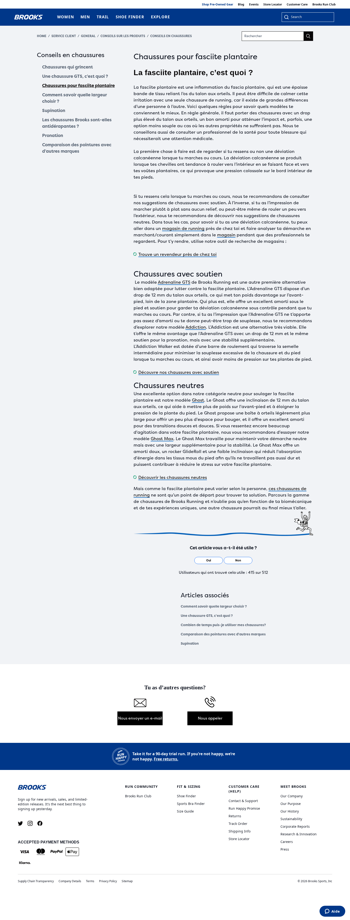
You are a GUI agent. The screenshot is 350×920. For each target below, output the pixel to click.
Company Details (70, 881)
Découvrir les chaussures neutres (172, 477)
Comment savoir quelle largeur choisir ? (74, 98)
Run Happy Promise (244, 808)
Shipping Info (239, 831)
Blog (241, 4)
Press (284, 849)
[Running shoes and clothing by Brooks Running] (28, 17)
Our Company (291, 796)
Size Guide (185, 811)
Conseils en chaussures (171, 36)
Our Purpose (290, 803)
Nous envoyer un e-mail (140, 718)
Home (41, 36)
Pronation (52, 135)
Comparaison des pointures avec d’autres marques (76, 148)
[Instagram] (30, 823)
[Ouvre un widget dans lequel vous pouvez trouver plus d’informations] (332, 912)
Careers (286, 841)
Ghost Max (162, 438)
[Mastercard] (40, 851)
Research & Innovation (298, 834)
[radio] (208, 560)
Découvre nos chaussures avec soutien (178, 372)
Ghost (198, 400)
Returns (235, 816)
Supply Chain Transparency (36, 881)
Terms (90, 881)
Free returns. (166, 759)
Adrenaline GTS (174, 282)
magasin (226, 235)
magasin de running (183, 228)
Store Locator (272, 4)
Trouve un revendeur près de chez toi (177, 254)
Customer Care (297, 4)
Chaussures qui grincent (67, 67)
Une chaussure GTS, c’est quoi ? (75, 76)
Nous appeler (210, 718)
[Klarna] (24, 862)
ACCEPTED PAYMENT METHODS (48, 842)
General (88, 36)
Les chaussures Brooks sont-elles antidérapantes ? (77, 123)
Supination (53, 110)
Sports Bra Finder (191, 803)
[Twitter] (20, 823)
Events (254, 4)
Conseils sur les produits (122, 36)
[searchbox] (310, 17)
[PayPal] (56, 851)
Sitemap (127, 881)
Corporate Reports (295, 826)
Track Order (238, 823)
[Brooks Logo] (57, 787)
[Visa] (24, 851)
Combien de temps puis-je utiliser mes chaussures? (223, 625)
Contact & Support (243, 800)
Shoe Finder (186, 796)
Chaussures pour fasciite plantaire (78, 85)
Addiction (195, 327)
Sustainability (291, 819)
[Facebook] (39, 823)
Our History (289, 811)
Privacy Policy (108, 881)
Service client (63, 36)
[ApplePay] (72, 851)
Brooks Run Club (324, 4)
